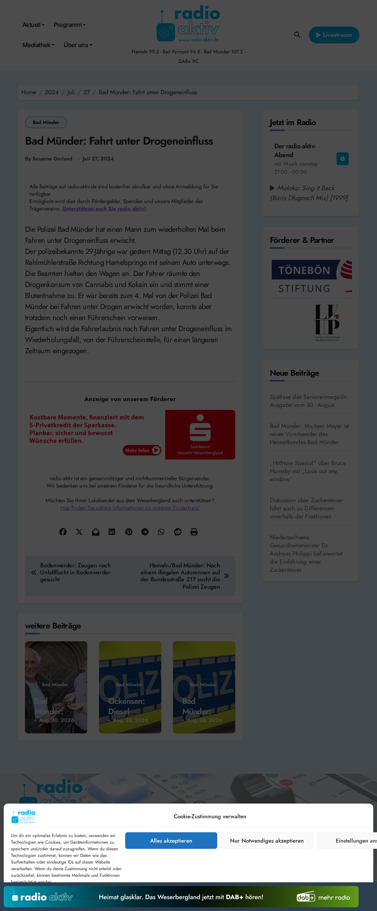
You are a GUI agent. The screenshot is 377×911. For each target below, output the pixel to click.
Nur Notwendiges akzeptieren (267, 841)
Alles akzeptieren (171, 841)
